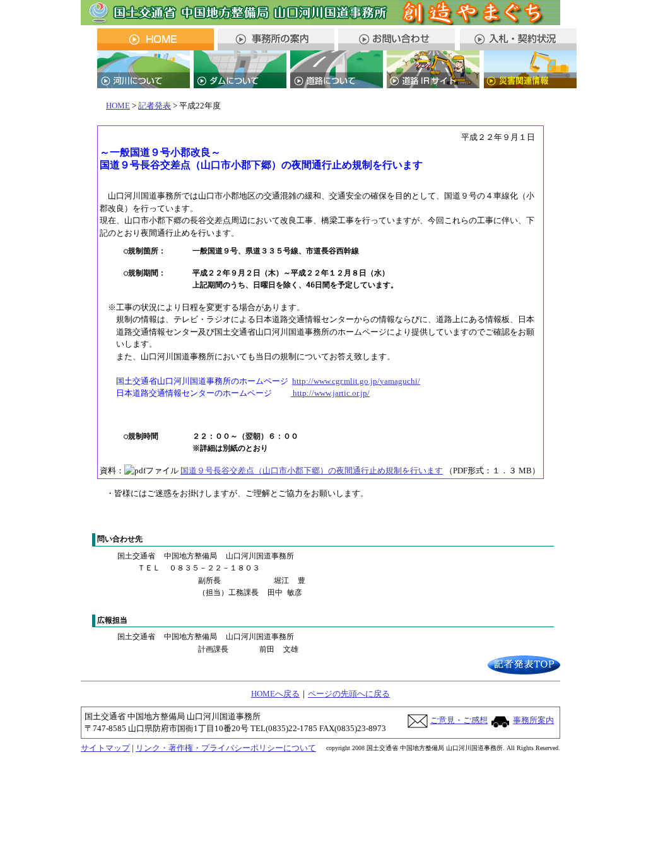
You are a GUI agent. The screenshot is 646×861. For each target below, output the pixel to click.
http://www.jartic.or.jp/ (330, 393)
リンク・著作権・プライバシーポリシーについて (226, 748)
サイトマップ (105, 748)
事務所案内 (533, 720)
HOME (118, 105)
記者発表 (154, 105)
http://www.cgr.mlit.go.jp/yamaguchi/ (356, 381)
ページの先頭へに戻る (349, 693)
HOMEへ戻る (275, 693)
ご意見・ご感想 (459, 720)
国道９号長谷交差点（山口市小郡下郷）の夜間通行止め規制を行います (311, 470)
